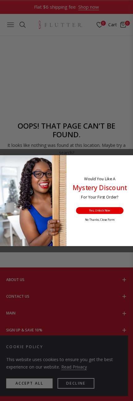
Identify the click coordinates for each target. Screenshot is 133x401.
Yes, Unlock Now (99, 210)
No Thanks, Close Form (100, 219)
